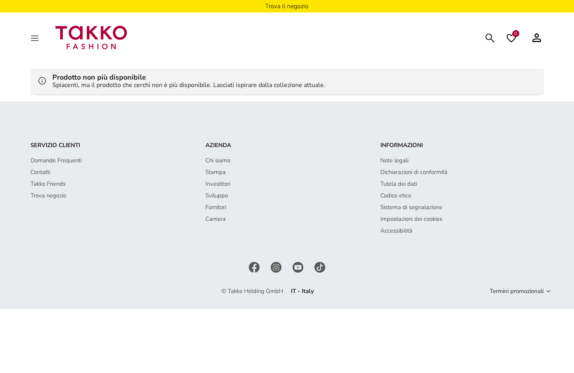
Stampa (215, 172)
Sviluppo (216, 195)
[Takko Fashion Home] (91, 37)
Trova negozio (48, 195)
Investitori (217, 184)
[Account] (536, 37)
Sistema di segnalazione (411, 207)
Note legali (394, 160)
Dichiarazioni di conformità (413, 172)
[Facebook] (255, 266)
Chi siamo (217, 160)
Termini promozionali (517, 291)
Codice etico (395, 195)
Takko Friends (48, 184)
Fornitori (215, 207)
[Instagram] (277, 266)
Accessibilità (396, 230)
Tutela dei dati (398, 184)
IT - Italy (302, 291)
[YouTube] (298, 266)
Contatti (40, 172)
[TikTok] (319, 266)
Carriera (215, 219)
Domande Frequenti (56, 160)
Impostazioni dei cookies (411, 219)
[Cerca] (490, 37)
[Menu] (35, 37)
